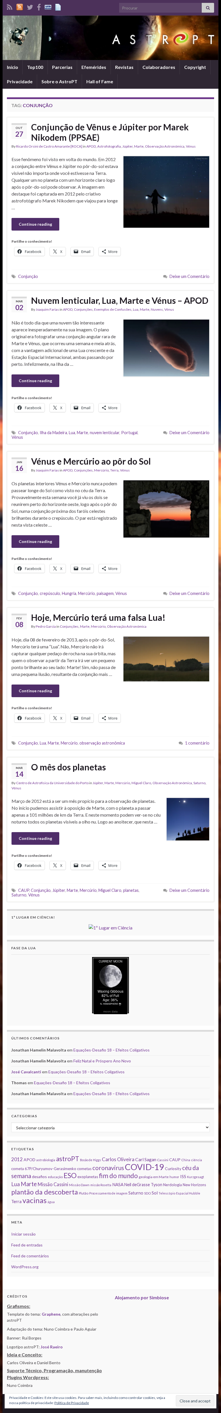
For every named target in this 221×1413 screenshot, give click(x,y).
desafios (39, 1176)
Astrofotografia (109, 146)
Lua (135, 309)
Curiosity (173, 1168)
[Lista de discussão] (48, 6)
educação (55, 1177)
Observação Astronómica (164, 146)
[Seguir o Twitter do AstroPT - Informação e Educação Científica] (30, 6)
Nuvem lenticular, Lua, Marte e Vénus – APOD (119, 300)
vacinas (34, 1200)
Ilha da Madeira (53, 432)
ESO (70, 1175)
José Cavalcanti (26, 1071)
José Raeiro (52, 1346)
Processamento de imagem (108, 1193)
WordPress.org (25, 1266)
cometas (84, 1168)
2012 (17, 1159)
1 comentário (197, 743)
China (185, 1160)
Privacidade (20, 81)
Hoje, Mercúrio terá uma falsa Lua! (98, 617)
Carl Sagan (145, 1159)
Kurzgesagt (195, 1177)
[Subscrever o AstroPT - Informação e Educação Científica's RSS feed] (9, 6)
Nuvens (157, 309)
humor (174, 1177)
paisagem (105, 593)
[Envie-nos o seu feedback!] (58, 6)
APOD (91, 146)
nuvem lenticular (104, 432)
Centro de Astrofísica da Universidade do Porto (52, 783)
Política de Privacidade (71, 1403)
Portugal (129, 432)
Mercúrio (101, 470)
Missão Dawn (79, 1185)
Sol (155, 1192)
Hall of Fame (99, 81)
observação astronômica (102, 743)
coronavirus (108, 1167)
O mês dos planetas (68, 767)
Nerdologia (172, 1184)
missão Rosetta (100, 1185)
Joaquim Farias (47, 309)
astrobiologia (45, 1160)
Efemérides (93, 67)
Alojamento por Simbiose (142, 1297)
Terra (114, 470)
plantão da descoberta (44, 1192)
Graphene (51, 1314)
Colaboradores (158, 67)
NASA (117, 1184)
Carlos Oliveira (118, 1159)
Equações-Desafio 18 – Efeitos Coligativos (111, 1049)
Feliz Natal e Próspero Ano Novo (102, 1060)
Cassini (162, 1160)
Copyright (195, 67)
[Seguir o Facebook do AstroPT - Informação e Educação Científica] (39, 6)
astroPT (67, 1159)
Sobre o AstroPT (59, 81)
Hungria (69, 593)
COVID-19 (144, 1167)
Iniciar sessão (23, 1234)
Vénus (191, 146)
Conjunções (83, 309)
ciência (196, 1160)
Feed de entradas (27, 1244)
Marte (139, 146)
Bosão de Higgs (90, 1160)
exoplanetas (87, 1176)
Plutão (83, 1193)
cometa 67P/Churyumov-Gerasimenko (43, 1168)
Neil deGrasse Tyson (143, 1184)
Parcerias (62, 67)
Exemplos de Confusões (113, 309)
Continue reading (35, 224)
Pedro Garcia (46, 626)
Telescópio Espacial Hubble (179, 1193)
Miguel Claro (141, 783)
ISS (183, 1176)
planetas (131, 890)
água (51, 1202)
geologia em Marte (154, 1177)
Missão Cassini (53, 1184)
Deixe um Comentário (189, 276)
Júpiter (127, 146)
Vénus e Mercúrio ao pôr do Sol (91, 461)
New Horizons (194, 1184)
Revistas (124, 67)
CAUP (23, 890)
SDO (147, 1193)
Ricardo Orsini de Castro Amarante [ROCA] (49, 146)
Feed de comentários (30, 1255)
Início (12, 67)
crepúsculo (50, 593)
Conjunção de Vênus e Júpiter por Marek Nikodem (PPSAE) (110, 132)
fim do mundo (118, 1176)
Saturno (199, 783)
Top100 (35, 67)
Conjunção (28, 276)
